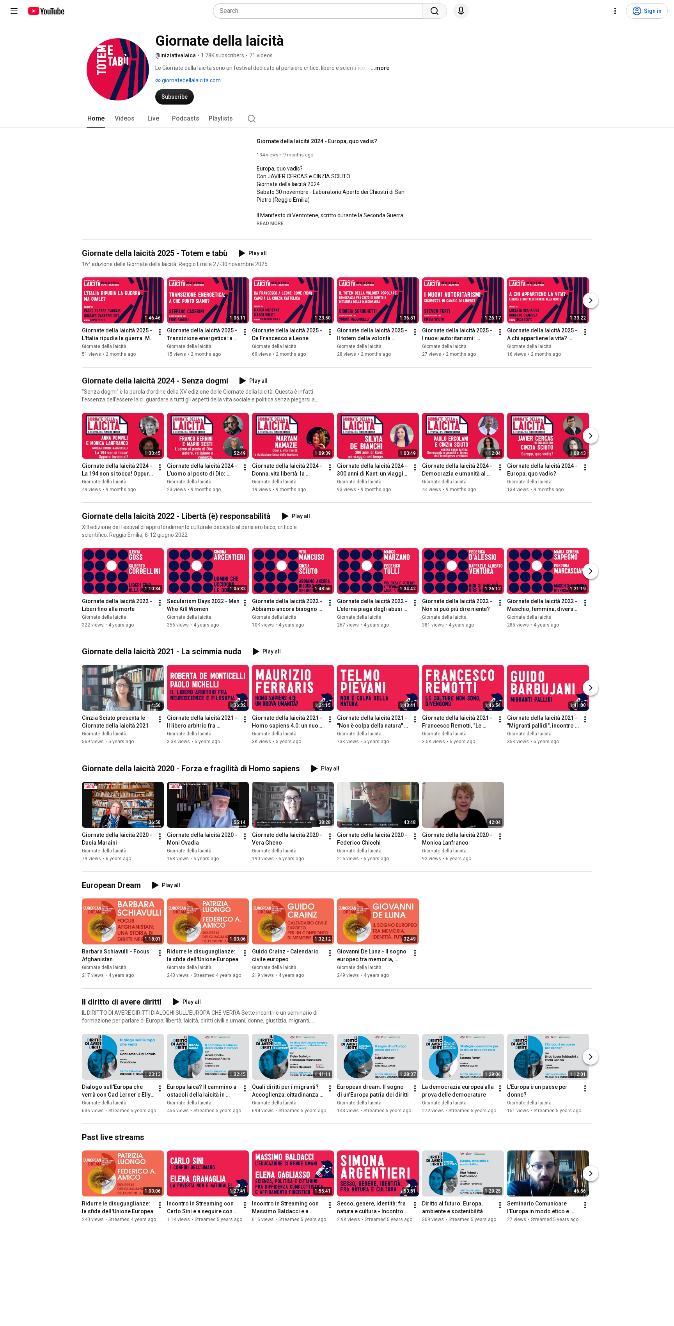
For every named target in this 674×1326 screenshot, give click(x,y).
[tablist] (337, 118)
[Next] (590, 300)
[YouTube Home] (46, 11)
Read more (270, 223)
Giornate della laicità (104, 346)
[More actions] (160, 332)
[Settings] (615, 11)
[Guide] (14, 11)
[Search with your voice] (461, 11)
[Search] (434, 11)
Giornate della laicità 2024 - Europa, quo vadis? (317, 141)
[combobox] (320, 11)
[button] (270, 223)
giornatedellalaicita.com (191, 80)
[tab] (96, 118)
